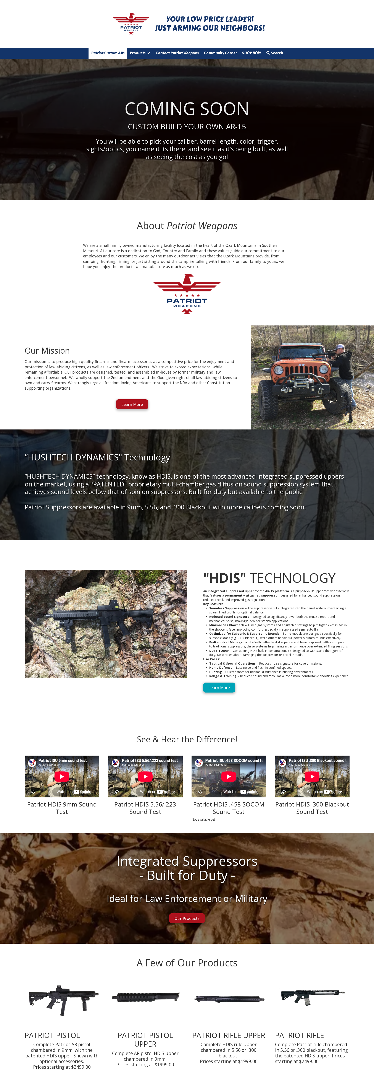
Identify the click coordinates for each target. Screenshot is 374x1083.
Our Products (187, 918)
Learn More (132, 404)
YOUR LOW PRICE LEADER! (209, 19)
